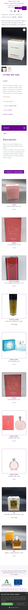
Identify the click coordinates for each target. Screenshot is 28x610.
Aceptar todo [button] (7, 604)
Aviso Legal (4, 571)
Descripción (6, 128)
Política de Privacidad (12, 571)
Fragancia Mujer (13, 106)
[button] (24, 29)
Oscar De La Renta (14, 319)
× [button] (26, 593)
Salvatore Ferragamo (8, 114)
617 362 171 (18, 5)
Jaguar (14, 205)
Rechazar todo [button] (20, 604)
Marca (5, 133)
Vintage (14, 17)
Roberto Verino (14, 359)
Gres (14, 513)
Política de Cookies (22, 571)
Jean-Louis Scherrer (14, 281)
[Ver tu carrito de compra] (15, 11)
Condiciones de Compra (8, 573)
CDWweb (16, 574)
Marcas (20, 17)
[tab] (14, 128)
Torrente (14, 243)
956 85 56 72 (12, 5)
